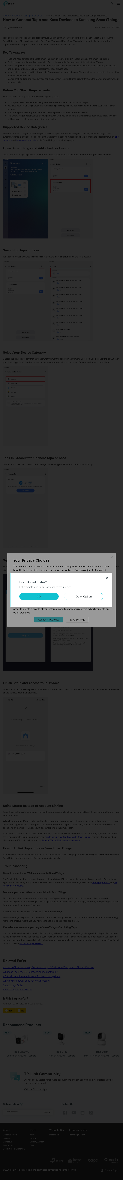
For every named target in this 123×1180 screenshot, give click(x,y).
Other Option (84, 596)
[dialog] (61, 590)
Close (107, 578)
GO (39, 596)
